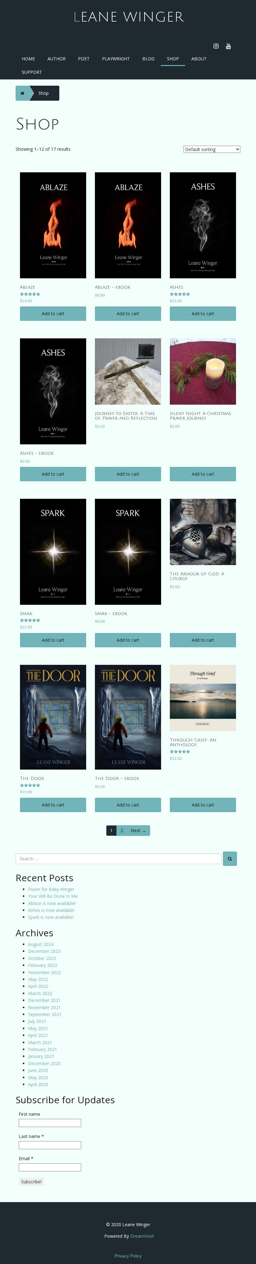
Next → (138, 830)
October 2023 (42, 958)
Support (32, 72)
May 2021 (38, 1028)
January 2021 (41, 1056)
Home (28, 59)
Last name (31, 1136)
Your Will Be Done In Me (53, 896)
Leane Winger (128, 17)
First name (29, 1114)
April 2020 (38, 1084)
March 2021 (40, 1042)
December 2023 (44, 951)
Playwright (116, 59)
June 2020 (38, 1070)
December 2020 (44, 1063)
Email (26, 1158)
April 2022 (38, 986)
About (199, 59)
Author (56, 59)
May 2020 (38, 1077)
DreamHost (142, 1236)
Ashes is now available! (51, 910)
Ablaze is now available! (52, 903)
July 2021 (37, 1021)
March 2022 (40, 993)
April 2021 (38, 1035)
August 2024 (40, 944)
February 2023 (42, 965)
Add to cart (53, 313)
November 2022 (44, 972)
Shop (173, 59)
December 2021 (44, 1000)
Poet (84, 59)
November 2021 (44, 1007)
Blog (148, 59)
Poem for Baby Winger (51, 889)
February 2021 (42, 1049)
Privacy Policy (128, 1255)
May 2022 (38, 979)
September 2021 (45, 1014)
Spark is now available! (50, 917)
